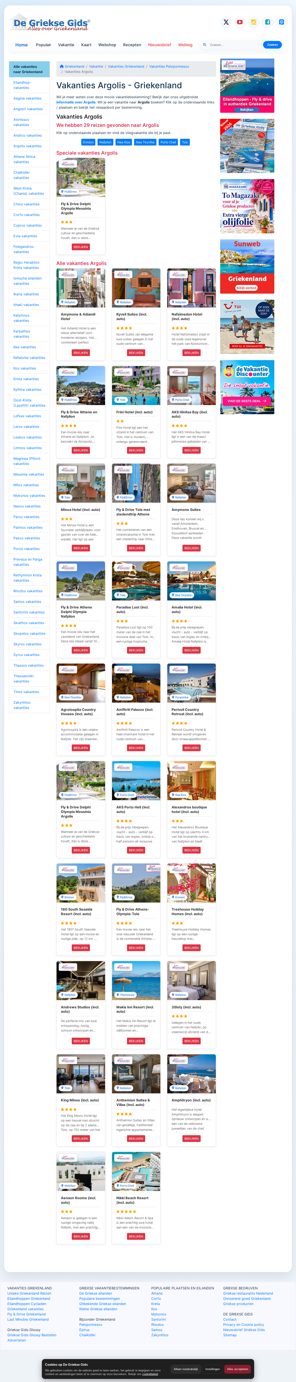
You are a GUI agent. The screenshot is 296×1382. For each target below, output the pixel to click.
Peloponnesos (90, 1324)
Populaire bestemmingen (99, 1298)
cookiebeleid (150, 1374)
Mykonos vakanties (29, 495)
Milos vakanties (26, 485)
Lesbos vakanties (27, 437)
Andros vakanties (27, 135)
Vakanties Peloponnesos (169, 66)
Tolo (185, 142)
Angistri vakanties (28, 109)
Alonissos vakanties (21, 122)
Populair (43, 45)
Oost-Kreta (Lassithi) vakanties (29, 402)
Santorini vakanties (29, 612)
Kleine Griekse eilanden (98, 1309)
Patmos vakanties (27, 527)
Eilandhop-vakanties (22, 85)
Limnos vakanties (27, 448)
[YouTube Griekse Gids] (240, 22)
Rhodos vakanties (27, 591)
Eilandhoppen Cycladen (26, 1304)
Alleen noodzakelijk (186, 1369)
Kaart (86, 45)
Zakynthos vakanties (22, 705)
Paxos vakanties (26, 538)
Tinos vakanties (26, 692)
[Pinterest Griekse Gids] (281, 22)
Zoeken (272, 44)
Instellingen (212, 1369)
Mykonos (158, 1314)
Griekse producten (238, 1304)
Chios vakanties (26, 204)
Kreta (155, 1304)
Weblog (185, 45)
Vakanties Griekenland (126, 66)
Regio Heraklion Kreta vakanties (26, 265)
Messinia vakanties (28, 474)
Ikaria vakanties (26, 294)
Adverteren (16, 1340)
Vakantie (66, 45)
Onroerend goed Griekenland (247, 1298)
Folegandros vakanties (23, 249)
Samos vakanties (27, 601)
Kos (154, 1309)
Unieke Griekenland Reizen (29, 1293)
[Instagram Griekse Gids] (253, 22)
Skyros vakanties (27, 644)
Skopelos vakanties (29, 633)
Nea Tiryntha (145, 142)
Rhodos (157, 1324)
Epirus (84, 1330)
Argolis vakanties (27, 146)
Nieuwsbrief (159, 45)
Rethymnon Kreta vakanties (27, 577)
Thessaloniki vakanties (23, 678)
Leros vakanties (26, 426)
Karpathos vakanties (21, 334)
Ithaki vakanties (26, 305)
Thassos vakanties (28, 665)
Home (21, 44)
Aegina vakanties (27, 98)
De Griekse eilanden (95, 1293)
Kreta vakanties (26, 379)
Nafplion (105, 142)
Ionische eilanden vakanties (27, 281)
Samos (156, 1330)
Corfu (156, 1298)
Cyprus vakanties (27, 225)
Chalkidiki (87, 1335)
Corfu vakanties (26, 215)
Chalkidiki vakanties (21, 175)
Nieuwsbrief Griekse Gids (244, 1330)
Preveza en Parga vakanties (27, 562)
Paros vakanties (26, 517)
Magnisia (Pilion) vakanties (27, 461)
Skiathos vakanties (28, 623)
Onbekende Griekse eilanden (102, 1304)
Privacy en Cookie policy (243, 1324)
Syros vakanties (26, 655)
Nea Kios (123, 142)
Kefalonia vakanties (29, 357)
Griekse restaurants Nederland (248, 1293)
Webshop (107, 45)
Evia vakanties (25, 236)
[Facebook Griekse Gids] (267, 22)
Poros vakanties (26, 548)
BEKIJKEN (81, 247)
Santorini (158, 1319)
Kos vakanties (24, 368)
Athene (157, 1293)
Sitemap (230, 1335)
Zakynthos (159, 1335)
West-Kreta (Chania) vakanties (28, 191)
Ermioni (88, 142)
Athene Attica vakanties (24, 159)
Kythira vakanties (27, 389)
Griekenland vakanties (25, 1309)
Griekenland (74, 66)
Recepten (132, 45)
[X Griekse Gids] (226, 22)
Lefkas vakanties (27, 416)
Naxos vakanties (27, 506)
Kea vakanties (24, 347)
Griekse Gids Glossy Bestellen (31, 1335)
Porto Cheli (168, 142)
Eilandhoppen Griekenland (28, 1298)
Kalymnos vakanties (21, 318)
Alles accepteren (237, 1369)
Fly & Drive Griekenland (26, 1314)
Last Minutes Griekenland (28, 1319)
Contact (229, 1319)
